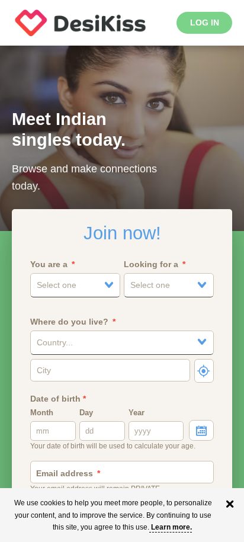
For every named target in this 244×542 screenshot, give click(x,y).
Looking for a (151, 264)
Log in (204, 22)
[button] (75, 285)
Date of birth (58, 398)
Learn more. (171, 527)
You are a (49, 264)
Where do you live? (69, 321)
